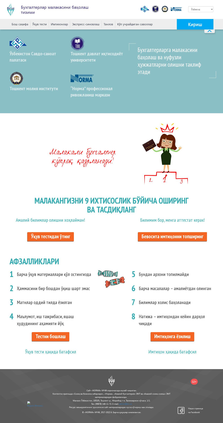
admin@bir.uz (125, 404)
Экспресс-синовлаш (85, 24)
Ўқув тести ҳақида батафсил (50, 351)
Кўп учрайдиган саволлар (135, 24)
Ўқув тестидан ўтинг (50, 236)
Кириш (195, 24)
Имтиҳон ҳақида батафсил (172, 351)
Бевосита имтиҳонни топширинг (172, 236)
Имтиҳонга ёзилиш (172, 336)
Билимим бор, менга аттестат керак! (172, 220)
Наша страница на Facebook (195, 410)
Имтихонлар (59, 24)
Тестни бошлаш (51, 336)
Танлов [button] (108, 24)
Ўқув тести (39, 24)
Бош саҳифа (20, 24)
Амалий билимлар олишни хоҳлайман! (50, 220)
